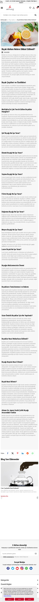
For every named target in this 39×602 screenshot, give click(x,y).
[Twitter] (13, 568)
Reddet (19, 599)
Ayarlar (29, 599)
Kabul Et (9, 599)
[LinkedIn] (31, 568)
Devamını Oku (4, 496)
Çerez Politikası (7, 596)
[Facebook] (8, 568)
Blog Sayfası (12, 20)
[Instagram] (22, 568)
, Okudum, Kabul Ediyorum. (15, 557)
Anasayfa (4, 20)
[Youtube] (17, 568)
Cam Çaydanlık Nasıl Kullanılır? (10, 488)
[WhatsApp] (26, 568)
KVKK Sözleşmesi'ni (8, 557)
